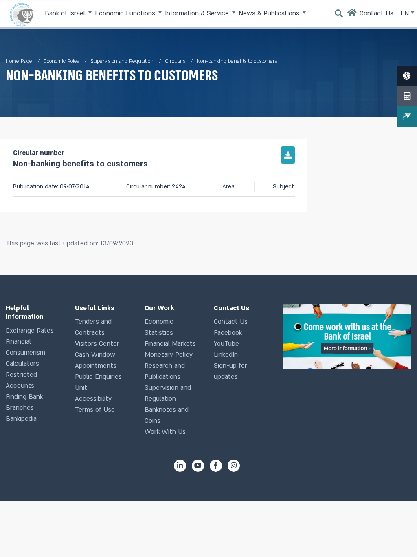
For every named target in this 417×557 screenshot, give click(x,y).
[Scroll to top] (396, 536)
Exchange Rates (30, 330)
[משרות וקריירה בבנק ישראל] (347, 336)
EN (405, 13)
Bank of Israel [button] (66, 13)
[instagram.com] (234, 466)
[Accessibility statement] (407, 76)
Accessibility (93, 398)
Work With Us (165, 431)
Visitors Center (97, 343)
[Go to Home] (352, 14)
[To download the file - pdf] (288, 155)
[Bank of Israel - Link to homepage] (21, 14)
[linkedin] (180, 466)
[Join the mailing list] (407, 116)
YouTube (226, 343)
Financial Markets (170, 343)
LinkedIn (226, 354)
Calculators (22, 363)
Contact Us (231, 321)
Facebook (228, 332)
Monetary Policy (169, 354)
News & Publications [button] (270, 13)
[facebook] (216, 466)
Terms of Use (95, 409)
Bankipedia (21, 418)
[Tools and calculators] (407, 96)
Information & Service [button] (198, 13)
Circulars (175, 61)
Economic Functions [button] (126, 13)
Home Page (19, 61)
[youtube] (198, 466)
